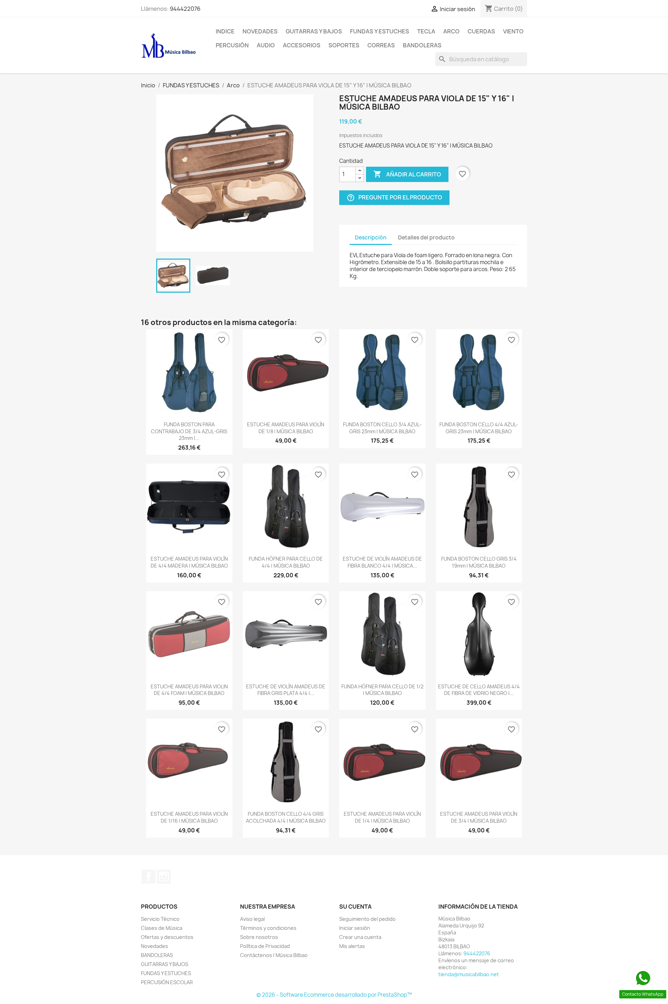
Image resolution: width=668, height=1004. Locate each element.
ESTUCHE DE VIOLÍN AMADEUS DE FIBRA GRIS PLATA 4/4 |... (285, 690)
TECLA (426, 31)
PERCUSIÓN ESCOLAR (167, 982)
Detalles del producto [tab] (426, 237)
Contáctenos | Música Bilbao (274, 955)
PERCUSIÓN (232, 45)
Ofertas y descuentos (167, 937)
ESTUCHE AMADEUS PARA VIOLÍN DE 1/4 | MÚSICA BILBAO (382, 817)
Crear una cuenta (360, 937)
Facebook (149, 877)
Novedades (260, 31)
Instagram (164, 877)
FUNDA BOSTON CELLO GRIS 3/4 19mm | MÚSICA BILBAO (479, 562)
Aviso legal (252, 919)
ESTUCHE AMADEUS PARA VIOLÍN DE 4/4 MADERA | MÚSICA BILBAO (189, 562)
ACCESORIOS (301, 45)
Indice (225, 31)
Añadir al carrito (407, 174)
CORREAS (381, 45)
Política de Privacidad (265, 946)
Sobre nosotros (259, 937)
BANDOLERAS (422, 45)
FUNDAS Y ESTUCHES (379, 31)
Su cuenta (355, 906)
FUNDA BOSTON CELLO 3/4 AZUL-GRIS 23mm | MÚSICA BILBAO (382, 428)
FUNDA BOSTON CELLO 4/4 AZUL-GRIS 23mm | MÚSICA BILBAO (478, 428)
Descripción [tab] (371, 237)
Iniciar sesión (354, 928)
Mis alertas (352, 946)
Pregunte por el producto (394, 197)
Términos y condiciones (268, 928)
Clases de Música (161, 928)
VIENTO (513, 31)
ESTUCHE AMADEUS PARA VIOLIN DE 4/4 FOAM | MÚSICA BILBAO (189, 690)
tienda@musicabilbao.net (468, 974)
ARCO (451, 31)
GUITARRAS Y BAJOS (314, 31)
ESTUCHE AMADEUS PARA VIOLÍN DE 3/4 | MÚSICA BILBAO (478, 817)
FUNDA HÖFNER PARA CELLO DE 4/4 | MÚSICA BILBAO (286, 562)
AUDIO (266, 45)
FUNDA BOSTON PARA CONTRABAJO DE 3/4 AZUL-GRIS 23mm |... (189, 431)
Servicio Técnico (160, 919)
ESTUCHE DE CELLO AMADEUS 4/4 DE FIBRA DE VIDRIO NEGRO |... (479, 690)
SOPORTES (343, 45)
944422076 (185, 9)
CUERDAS (481, 31)
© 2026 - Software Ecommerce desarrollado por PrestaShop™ (334, 994)
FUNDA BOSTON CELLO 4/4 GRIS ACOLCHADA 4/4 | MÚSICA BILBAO (286, 817)
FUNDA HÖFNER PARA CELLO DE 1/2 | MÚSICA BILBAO (382, 690)
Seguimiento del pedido (367, 919)
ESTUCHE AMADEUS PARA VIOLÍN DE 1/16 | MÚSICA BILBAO (189, 817)
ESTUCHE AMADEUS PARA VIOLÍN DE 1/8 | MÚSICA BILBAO (285, 428)
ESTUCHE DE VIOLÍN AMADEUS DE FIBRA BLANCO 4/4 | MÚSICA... (382, 562)
